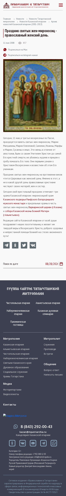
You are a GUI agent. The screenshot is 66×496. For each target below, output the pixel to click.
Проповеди (50, 349)
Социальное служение (15, 371)
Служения (49, 344)
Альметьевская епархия (48, 303)
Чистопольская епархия (18, 303)
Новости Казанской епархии (33, 21)
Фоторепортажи (12, 389)
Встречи (48, 353)
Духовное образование (16, 367)
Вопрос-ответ (51, 370)
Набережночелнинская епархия (18, 312)
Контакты (9, 404)
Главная (7, 18)
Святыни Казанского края (17, 362)
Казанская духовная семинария (48, 312)
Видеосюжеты (11, 394)
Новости (20, 18)
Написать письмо (53, 374)
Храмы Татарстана (13, 376)
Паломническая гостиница (18, 323)
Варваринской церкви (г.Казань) (45, 207)
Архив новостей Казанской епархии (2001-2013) (30, 23)
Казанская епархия (13, 344)
